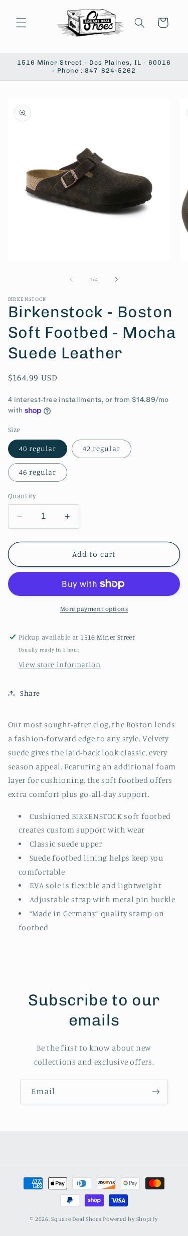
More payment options (94, 608)
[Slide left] (71, 279)
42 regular (101, 448)
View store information (60, 664)
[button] (21, 22)
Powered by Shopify (130, 1218)
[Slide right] (117, 279)
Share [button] (30, 693)
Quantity (22, 496)
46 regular (38, 472)
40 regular (38, 448)
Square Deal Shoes (76, 1218)
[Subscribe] (155, 1092)
